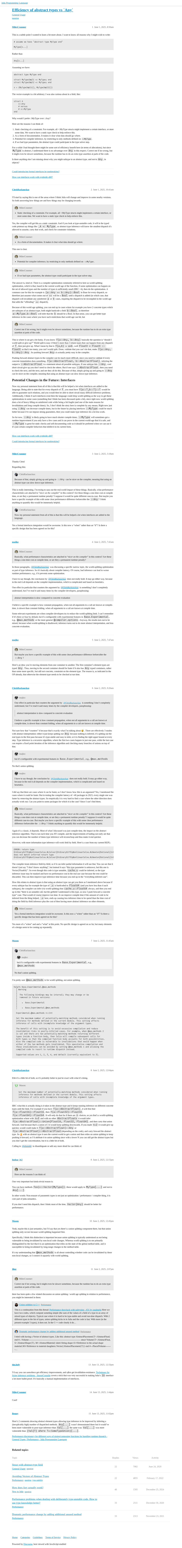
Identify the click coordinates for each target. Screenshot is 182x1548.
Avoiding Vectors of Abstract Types (30, 1476)
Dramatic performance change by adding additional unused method (49, 1331)
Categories (25, 1537)
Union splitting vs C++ (29, 1304)
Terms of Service (53, 1537)
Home (15, 1537)
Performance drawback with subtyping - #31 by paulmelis (75, 1310)
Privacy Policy (69, 1537)
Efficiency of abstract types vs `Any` (42, 10)
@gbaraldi (26, 1146)
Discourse (27, 1544)
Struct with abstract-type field (27, 1464)
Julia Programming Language (14, 3)
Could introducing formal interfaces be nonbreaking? (35, 171)
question (15, 18)
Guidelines (38, 1537)
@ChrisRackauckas (40, 567)
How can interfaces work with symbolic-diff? (32, 177)
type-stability (37, 1480)
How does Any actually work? (27, 1487)
